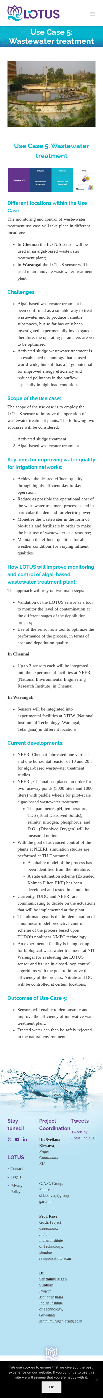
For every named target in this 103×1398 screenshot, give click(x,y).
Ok (51, 1387)
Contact (16, 1168)
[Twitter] (10, 1139)
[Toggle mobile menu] (93, 14)
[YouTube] (17, 1139)
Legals (15, 1177)
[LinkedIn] (25, 1139)
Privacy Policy (16, 1188)
